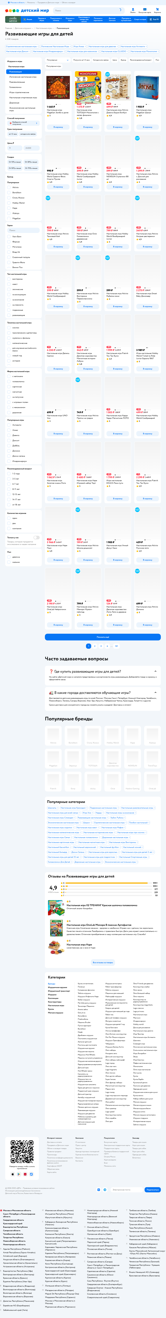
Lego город (109, 1063)
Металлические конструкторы (117, 1105)
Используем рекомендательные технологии (22, 1191)
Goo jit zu (81, 1013)
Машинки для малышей (114, 993)
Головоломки (15, 87)
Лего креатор (110, 1108)
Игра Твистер (138, 1034)
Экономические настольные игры (22, 109)
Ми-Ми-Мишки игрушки (115, 1037)
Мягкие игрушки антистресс (144, 1115)
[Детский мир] (27, 11)
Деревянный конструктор (115, 1099)
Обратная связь (53, 1169)
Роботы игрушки (112, 990)
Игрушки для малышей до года (117, 1011)
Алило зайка (83, 1009)
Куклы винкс (138, 1096)
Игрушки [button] (52, 994)
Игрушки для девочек (86, 1114)
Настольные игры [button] (56, 1005)
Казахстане (28, 1193)
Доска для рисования (141, 1028)
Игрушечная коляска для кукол (145, 1092)
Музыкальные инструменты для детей (116, 1004)
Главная (8, 28)
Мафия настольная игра (142, 1063)
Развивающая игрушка (86, 1110)
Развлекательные (17, 82)
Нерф (80, 1032)
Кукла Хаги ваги (111, 1028)
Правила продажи (54, 1151)
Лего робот (110, 1102)
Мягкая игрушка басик (142, 1108)
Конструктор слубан (141, 987)
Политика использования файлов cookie (57, 1162)
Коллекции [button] (53, 998)
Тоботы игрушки (84, 993)
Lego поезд (109, 1092)
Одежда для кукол (140, 1089)
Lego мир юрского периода (116, 1096)
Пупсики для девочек (141, 1086)
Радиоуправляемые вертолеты (90, 1064)
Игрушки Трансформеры (115, 1041)
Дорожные (14, 102)
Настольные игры (44, 28)
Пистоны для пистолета (87, 1045)
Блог (106, 1163)
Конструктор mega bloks (143, 1005)
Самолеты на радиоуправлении (85, 1075)
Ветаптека (136, 1158)
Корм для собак (138, 1151)
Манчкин (136, 1018)
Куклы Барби (138, 1079)
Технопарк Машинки (86, 1006)
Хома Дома (82, 1016)
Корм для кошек (138, 1145)
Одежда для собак (139, 1155)
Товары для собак (139, 1148)
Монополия (138, 1066)
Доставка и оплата (54, 1142)
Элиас (135, 1057)
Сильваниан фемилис (86, 990)
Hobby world (138, 1024)
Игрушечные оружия (86, 1048)
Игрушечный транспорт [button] (59, 991)
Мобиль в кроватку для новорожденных (87, 1118)
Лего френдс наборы (113, 1083)
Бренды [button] (51, 983)
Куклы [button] (51, 1009)
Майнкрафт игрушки (113, 997)
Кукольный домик (140, 1083)
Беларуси (38, 1193)
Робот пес (109, 1015)
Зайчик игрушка (139, 1125)
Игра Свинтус (138, 1060)
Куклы (135, 1076)
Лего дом (109, 1121)
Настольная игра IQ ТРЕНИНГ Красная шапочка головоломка (102, 905)
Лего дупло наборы (113, 1076)
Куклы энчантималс (85, 984)
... (111, 646)
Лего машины (138, 997)
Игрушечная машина (86, 1052)
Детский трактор (84, 1094)
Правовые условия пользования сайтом (39, 1188)
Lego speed (109, 1112)
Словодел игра (139, 1044)
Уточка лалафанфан (113, 1031)
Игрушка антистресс (113, 984)
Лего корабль (110, 1118)
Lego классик (138, 1008)
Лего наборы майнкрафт (115, 1060)
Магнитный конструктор (115, 1086)
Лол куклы (137, 1073)
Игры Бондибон (139, 1053)
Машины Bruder (84, 1022)
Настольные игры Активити (144, 1037)
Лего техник (110, 1073)
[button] (154, 19)
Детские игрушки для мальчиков (86, 1123)
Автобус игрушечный (86, 1097)
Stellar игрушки (84, 1000)
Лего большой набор (141, 993)
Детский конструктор (114, 1057)
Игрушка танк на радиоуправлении (85, 1080)
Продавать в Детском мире (58, 1145)
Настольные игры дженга (143, 1031)
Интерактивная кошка (142, 1121)
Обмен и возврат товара (56, 1148)
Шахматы (137, 1041)
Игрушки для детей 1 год (115, 1024)
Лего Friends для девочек (143, 984)
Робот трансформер (113, 987)
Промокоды (52, 1155)
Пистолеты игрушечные (87, 1039)
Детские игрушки (23, 28)
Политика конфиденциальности (60, 1158)
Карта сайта (51, 1172)
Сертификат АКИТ (54, 1166)
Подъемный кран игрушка (88, 1091)
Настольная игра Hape (79, 944)
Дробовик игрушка (85, 1035)
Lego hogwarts (111, 1070)
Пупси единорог (84, 1026)
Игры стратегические (19, 92)
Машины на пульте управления (90, 1058)
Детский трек (83, 1068)
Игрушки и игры (14, 61)
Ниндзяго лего (111, 1053)
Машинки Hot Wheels (86, 1055)
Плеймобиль (83, 1019)
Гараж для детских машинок (89, 1088)
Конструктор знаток (113, 1115)
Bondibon (82, 1029)
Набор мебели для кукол (143, 1099)
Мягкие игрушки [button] (55, 1012)
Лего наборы (110, 1050)
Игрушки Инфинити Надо (88, 997)
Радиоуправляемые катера (88, 1104)
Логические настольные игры (145, 1047)
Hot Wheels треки (85, 1071)
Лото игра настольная (141, 1070)
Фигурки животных (113, 1021)
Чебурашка (109, 1044)
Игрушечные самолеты (87, 1085)
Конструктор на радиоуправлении (140, 1001)
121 (116, 646)
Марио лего (110, 1089)
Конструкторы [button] (54, 1002)
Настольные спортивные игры (23, 97)
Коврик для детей (112, 1008)
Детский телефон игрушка (115, 1018)
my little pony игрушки (87, 1003)
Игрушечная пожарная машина (90, 1101)
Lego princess (138, 1011)
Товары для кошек (139, 1142)
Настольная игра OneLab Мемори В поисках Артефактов (99, 925)
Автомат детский (84, 1042)
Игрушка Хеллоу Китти (114, 1047)
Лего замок (137, 990)
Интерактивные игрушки (115, 1000)
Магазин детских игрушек (88, 1107)
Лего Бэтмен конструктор (115, 1034)
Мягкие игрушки (139, 1102)
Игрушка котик (139, 1112)
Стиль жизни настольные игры (145, 1050)
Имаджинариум (139, 1021)
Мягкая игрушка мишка (142, 1105)
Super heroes (110, 1079)
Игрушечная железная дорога (89, 1061)
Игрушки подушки (140, 1118)
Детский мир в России (14, 1193)
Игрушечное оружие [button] (57, 987)
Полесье (81, 987)
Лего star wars (110, 1066)
